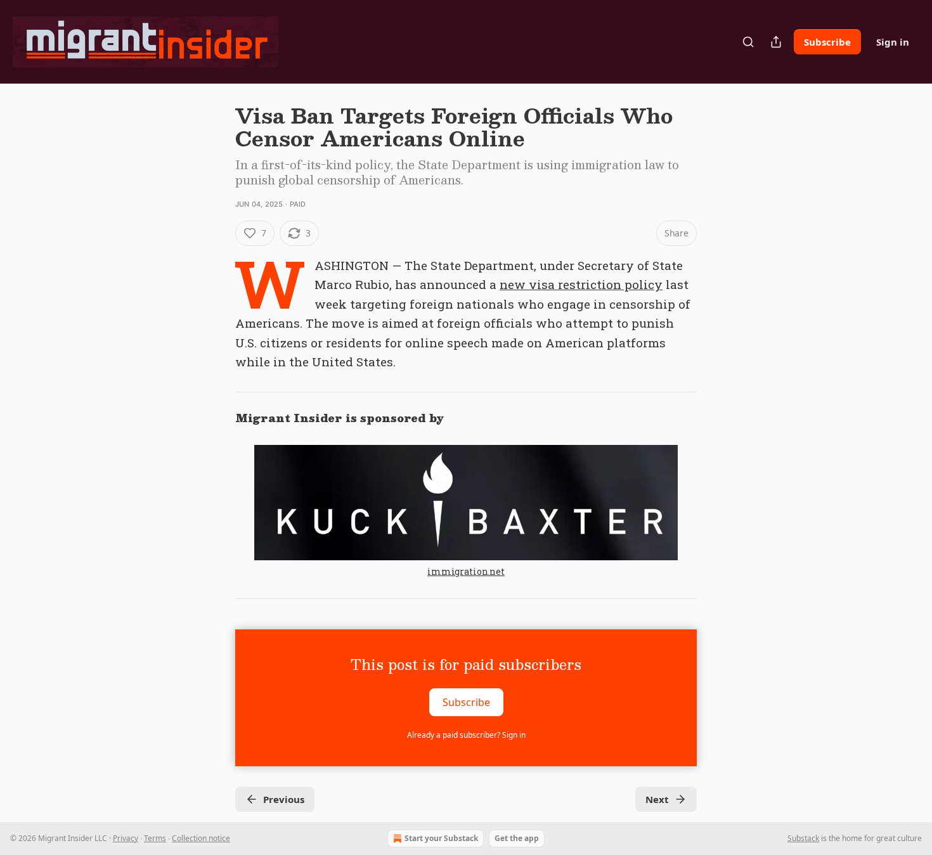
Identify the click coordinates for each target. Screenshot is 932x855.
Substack (803, 838)
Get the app (517, 838)
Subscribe (827, 41)
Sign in (892, 41)
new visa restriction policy (581, 284)
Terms (155, 838)
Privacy (125, 838)
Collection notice (201, 838)
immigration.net (466, 571)
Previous (283, 799)
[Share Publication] (776, 42)
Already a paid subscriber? (466, 735)
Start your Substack (441, 838)
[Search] (748, 42)
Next (657, 799)
